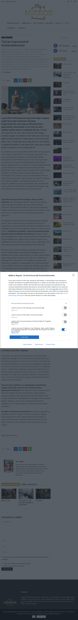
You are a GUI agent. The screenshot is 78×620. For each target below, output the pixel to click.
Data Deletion (27, 344)
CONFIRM (24, 337)
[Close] (74, 276)
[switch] (64, 307)
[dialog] (39, 310)
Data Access (39, 344)
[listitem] (39, 303)
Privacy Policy (50, 344)
